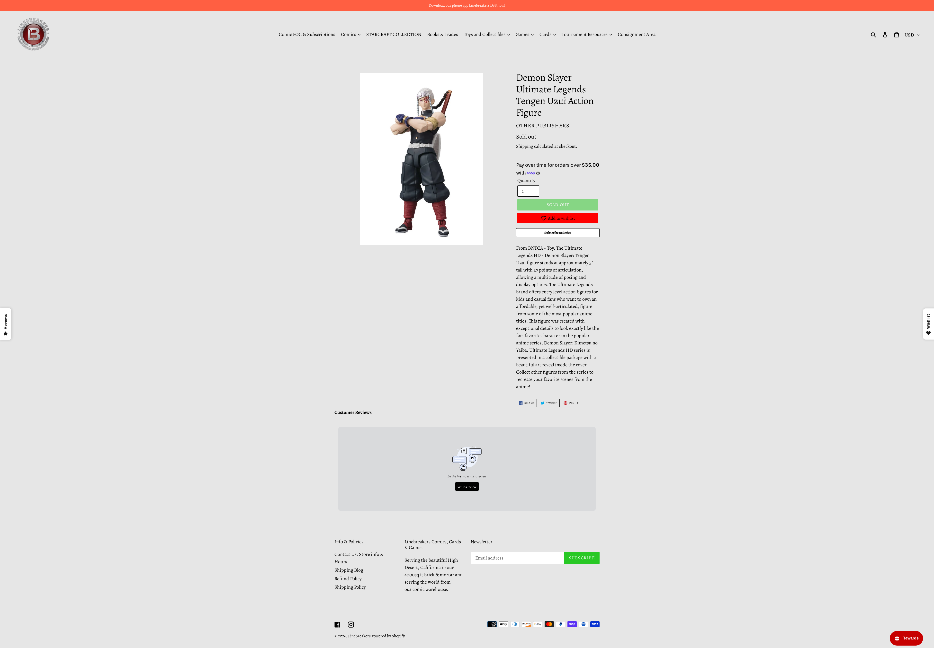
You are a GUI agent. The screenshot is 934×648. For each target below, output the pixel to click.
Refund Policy (348, 578)
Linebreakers (359, 636)
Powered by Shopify (388, 636)
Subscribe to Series (557, 232)
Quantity (526, 180)
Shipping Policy (350, 587)
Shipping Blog (348, 570)
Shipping (524, 146)
